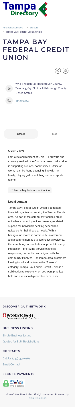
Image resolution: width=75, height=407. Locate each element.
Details (21, 133)
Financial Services (13, 27)
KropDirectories (37, 398)
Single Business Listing (17, 335)
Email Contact (11, 364)
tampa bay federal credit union (31, 190)
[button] (70, 9)
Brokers (33, 27)
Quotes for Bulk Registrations (21, 341)
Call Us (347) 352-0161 (16, 358)
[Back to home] (25, 9)
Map (54, 133)
